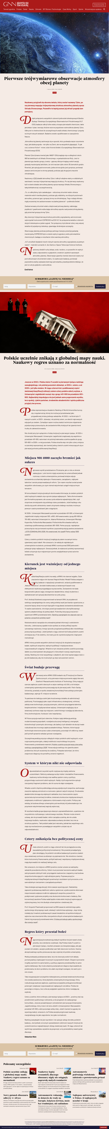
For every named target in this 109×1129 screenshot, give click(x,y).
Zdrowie (38, 9)
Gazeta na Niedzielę (49, 1121)
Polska (19, 9)
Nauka (31, 9)
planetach (73, 144)
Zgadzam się (103, 1127)
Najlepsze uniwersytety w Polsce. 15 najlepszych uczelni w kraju (85, 1098)
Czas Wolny (67, 9)
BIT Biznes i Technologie (52, 9)
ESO (35, 178)
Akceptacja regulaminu (85, 286)
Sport (75, 9)
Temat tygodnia (9, 9)
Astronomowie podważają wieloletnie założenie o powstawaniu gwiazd (89, 1075)
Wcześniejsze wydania (93, 9)
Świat (25, 9)
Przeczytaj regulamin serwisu (44, 1127)
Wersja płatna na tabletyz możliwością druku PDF (99, 5)
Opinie (81, 9)
